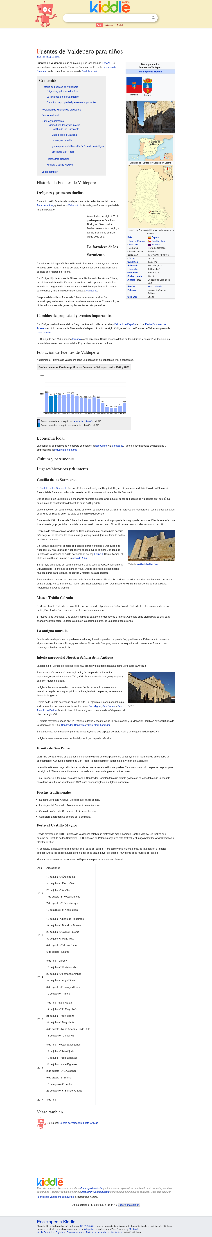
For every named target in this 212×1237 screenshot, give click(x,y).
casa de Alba (44, 332)
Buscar (153, 17)
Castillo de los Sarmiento (53, 488)
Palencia (156, 244)
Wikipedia (89, 1229)
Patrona (131, 289)
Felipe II (98, 554)
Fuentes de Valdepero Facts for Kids (78, 1123)
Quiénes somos (74, 1232)
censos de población (83, 421)
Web (99, 25)
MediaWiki (134, 1229)
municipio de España (150, 71)
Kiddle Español (44, 1232)
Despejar (147, 18)
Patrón (131, 286)
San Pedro (67, 725)
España (155, 237)
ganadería (117, 445)
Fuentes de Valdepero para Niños (55, 1196)
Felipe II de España (125, 324)
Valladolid (73, 205)
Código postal (134, 276)
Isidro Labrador (155, 286)
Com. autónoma (137, 240)
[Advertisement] (106, 37)
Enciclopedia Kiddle (91, 1188)
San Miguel (95, 706)
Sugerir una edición (128, 1204)
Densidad (133, 268)
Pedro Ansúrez (45, 205)
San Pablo (80, 725)
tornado (76, 339)
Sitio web (132, 296)
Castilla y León (159, 240)
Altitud (132, 258)
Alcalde (131, 279)
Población (132, 265)
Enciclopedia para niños (48, 56)
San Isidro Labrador (99, 725)
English (120, 25)
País (129, 237)
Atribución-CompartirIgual (95, 1191)
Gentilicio (132, 272)
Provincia (133, 244)
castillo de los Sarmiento (147, 563)
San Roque (108, 706)
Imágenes (109, 25)
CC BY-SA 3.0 (87, 1226)
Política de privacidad (96, 1232)
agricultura (101, 445)
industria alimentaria (65, 449)
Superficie (132, 261)
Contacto (115, 1232)
